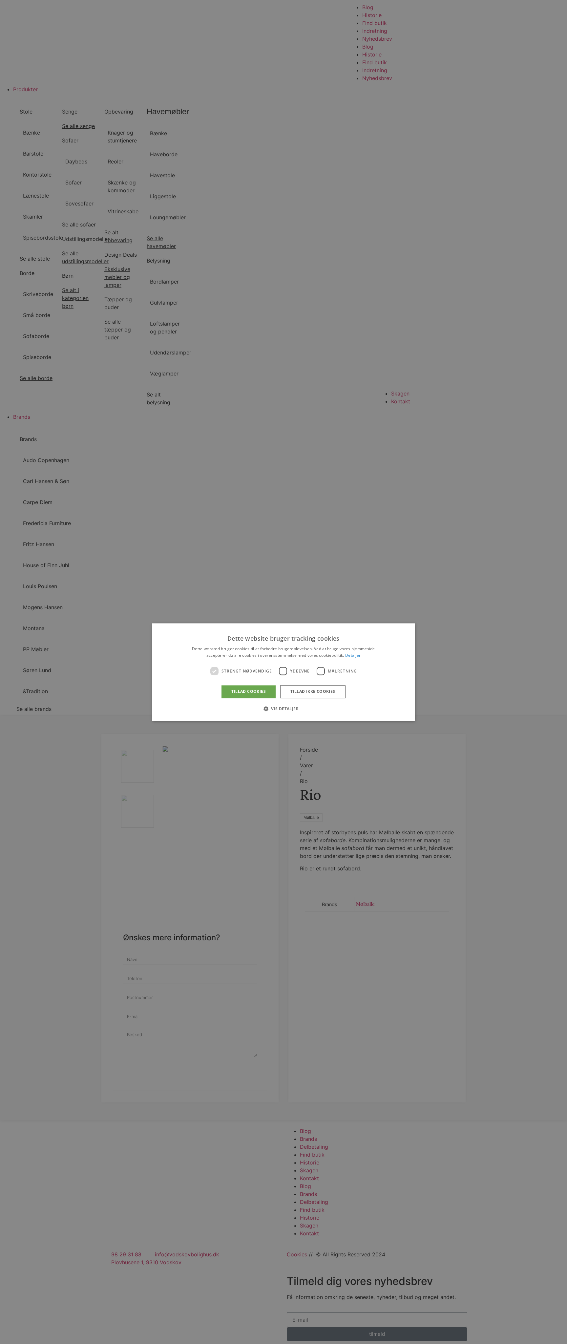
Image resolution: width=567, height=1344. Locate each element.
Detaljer (353, 655)
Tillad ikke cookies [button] (312, 691)
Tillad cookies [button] (248, 691)
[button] (283, 709)
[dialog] (283, 672)
